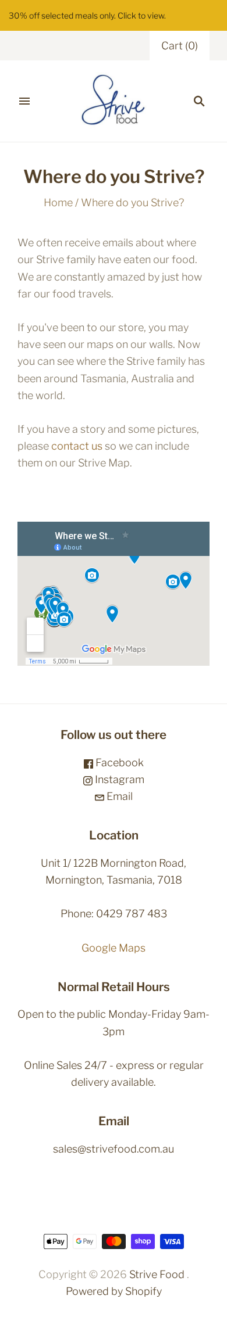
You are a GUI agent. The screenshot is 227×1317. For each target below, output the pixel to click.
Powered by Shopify (114, 1291)
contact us (76, 446)
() (179, 46)
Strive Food (157, 1274)
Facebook (118, 762)
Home (58, 202)
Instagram (118, 779)
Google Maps (113, 948)
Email (118, 796)
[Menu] (24, 101)
